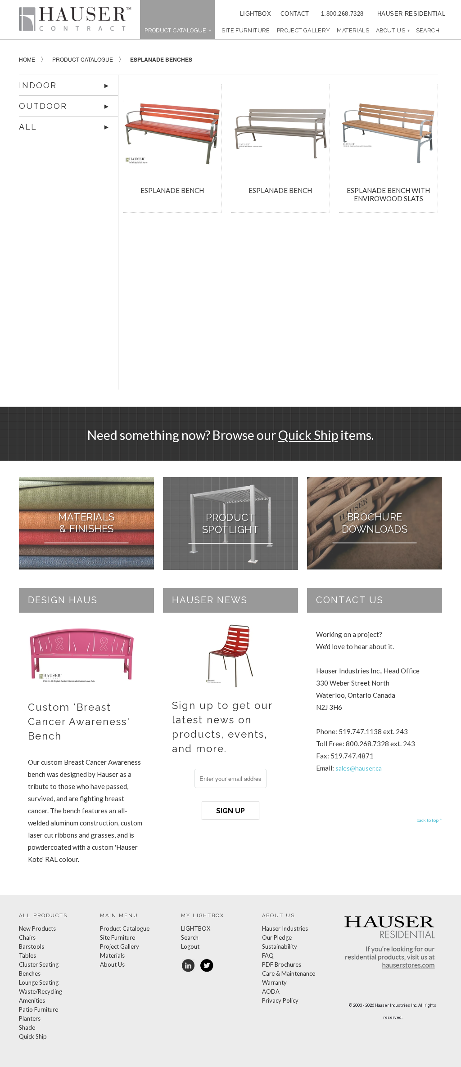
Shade (27, 1027)
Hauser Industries (285, 928)
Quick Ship (308, 435)
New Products (37, 928)
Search (190, 937)
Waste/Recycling (40, 991)
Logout (190, 946)
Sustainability (279, 946)
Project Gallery (303, 30)
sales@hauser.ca (358, 768)
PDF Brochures (281, 964)
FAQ (268, 955)
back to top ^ (429, 820)
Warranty (274, 982)
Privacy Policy (280, 1000)
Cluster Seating (39, 964)
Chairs (27, 937)
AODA (271, 991)
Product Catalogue (124, 928)
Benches (30, 973)
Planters (30, 1018)
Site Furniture (245, 30)
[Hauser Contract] (75, 19)
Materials (353, 30)
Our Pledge (277, 937)
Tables (27, 955)
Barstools (31, 946)
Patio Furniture (38, 1009)
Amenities (32, 1000)
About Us (392, 30)
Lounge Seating (39, 982)
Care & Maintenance (288, 973)
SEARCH (427, 30)
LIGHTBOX (255, 13)
